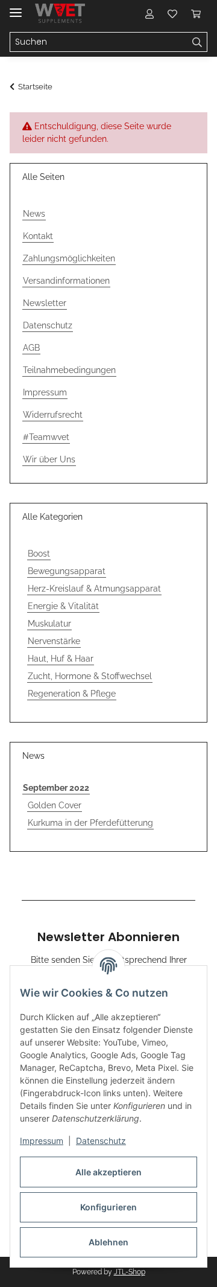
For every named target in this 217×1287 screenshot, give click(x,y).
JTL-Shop (129, 1272)
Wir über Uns (49, 459)
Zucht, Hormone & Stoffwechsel (90, 676)
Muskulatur (49, 623)
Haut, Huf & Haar (60, 658)
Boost (39, 553)
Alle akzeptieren (108, 1172)
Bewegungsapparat (66, 571)
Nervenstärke (54, 641)
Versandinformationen (66, 281)
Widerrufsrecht (53, 415)
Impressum (41, 1140)
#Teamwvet (46, 437)
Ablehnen (108, 1242)
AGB (31, 348)
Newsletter (44, 303)
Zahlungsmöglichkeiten (69, 258)
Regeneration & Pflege (72, 693)
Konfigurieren (108, 1207)
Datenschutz (101, 1140)
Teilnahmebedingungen (69, 370)
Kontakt (38, 236)
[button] (149, 13)
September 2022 (56, 788)
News (34, 214)
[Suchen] (197, 42)
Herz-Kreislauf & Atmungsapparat (94, 588)
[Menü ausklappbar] (16, 7)
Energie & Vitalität (63, 606)
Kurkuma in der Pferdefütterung (90, 823)
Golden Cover (54, 805)
